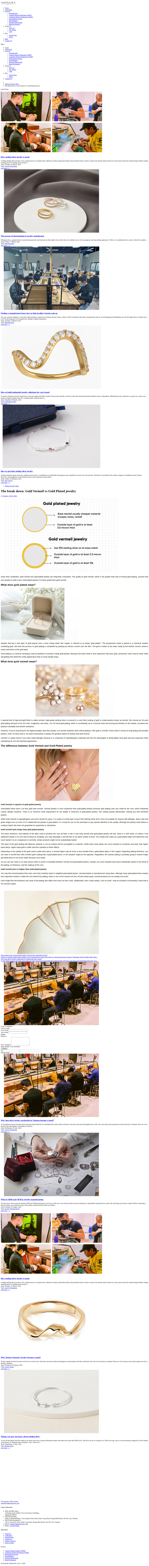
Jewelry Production (11, 166)
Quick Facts (13, 35)
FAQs (11, 37)
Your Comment (6, 1045)
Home (7, 8)
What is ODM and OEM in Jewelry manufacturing (22, 1199)
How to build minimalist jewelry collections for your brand (25, 392)
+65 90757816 (14, 1526)
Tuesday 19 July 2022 (10, 496)
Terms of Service (10, 1541)
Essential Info (13, 13)
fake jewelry (9, 481)
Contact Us (8, 41)
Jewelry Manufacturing (12, 1209)
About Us (8, 1534)
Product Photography (16, 22)
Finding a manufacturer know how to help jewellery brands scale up (29, 313)
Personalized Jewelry (15, 19)
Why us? (12, 28)
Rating (3, 1034)
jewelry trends (9, 1367)
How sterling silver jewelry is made (15, 157)
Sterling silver (9, 1446)
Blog (6, 39)
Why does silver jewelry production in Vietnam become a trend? (27, 1120)
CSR (10, 32)
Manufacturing (9, 243)
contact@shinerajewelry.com (10, 1503)
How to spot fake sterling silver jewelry (17, 471)
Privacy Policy (9, 1543)
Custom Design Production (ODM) (20, 15)
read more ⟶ (5, 168)
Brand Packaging (14, 24)
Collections (8, 10)
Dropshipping (13, 21)
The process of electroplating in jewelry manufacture (22, 236)
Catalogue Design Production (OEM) (21, 17)
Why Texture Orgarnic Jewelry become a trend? (21, 1357)
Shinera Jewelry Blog (12, 84)
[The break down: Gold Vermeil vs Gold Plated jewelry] (61, 572)
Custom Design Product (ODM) (15, 1551)
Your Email (4, 1032)
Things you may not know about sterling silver (20, 1437)
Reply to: (4, 1036)
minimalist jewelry (10, 402)
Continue (4, 1048)
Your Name (4, 1030)
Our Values (12, 30)
